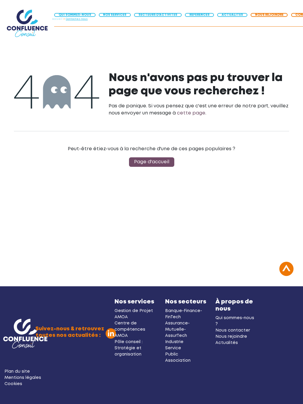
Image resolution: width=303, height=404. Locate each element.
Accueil (57, 19)
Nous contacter (232, 330)
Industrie (174, 342)
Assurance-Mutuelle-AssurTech (177, 329)
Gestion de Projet (134, 311)
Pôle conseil (128, 342)
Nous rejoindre (231, 336)
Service (173, 348)
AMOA (121, 317)
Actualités (226, 343)
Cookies (13, 384)
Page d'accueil (151, 162)
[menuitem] (76, 14)
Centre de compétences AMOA (130, 329)
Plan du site (17, 371)
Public (171, 354)
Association (178, 360)
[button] (286, 272)
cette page (191, 113)
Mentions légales (22, 377)
